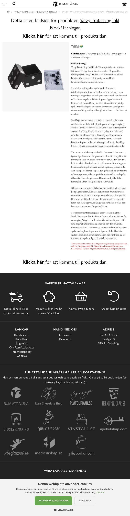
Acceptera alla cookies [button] (53, 500)
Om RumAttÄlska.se (21, 347)
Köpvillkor (21, 339)
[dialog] (65, 497)
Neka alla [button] (85, 500)
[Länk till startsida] (8, 12)
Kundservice (21, 335)
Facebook (65, 339)
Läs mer (101, 492)
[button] (65, 510)
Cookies (22, 355)
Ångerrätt (22, 343)
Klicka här (33, 36)
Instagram (65, 335)
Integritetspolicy (21, 351)
